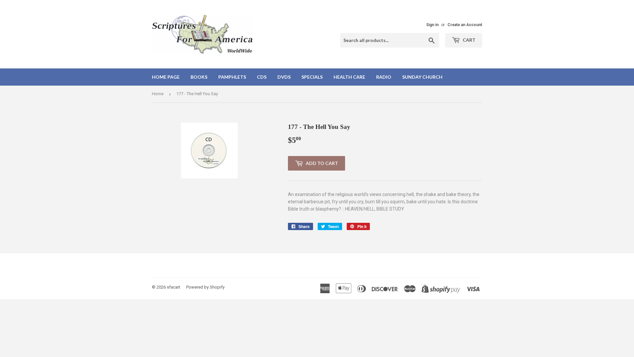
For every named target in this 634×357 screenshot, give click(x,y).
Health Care (349, 77)
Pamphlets (232, 77)
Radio (383, 77)
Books (199, 77)
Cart (469, 40)
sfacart (173, 287)
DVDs (284, 77)
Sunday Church (422, 77)
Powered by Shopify (205, 287)
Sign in (432, 24)
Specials (312, 77)
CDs (261, 77)
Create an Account (464, 24)
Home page (166, 77)
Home (157, 93)
